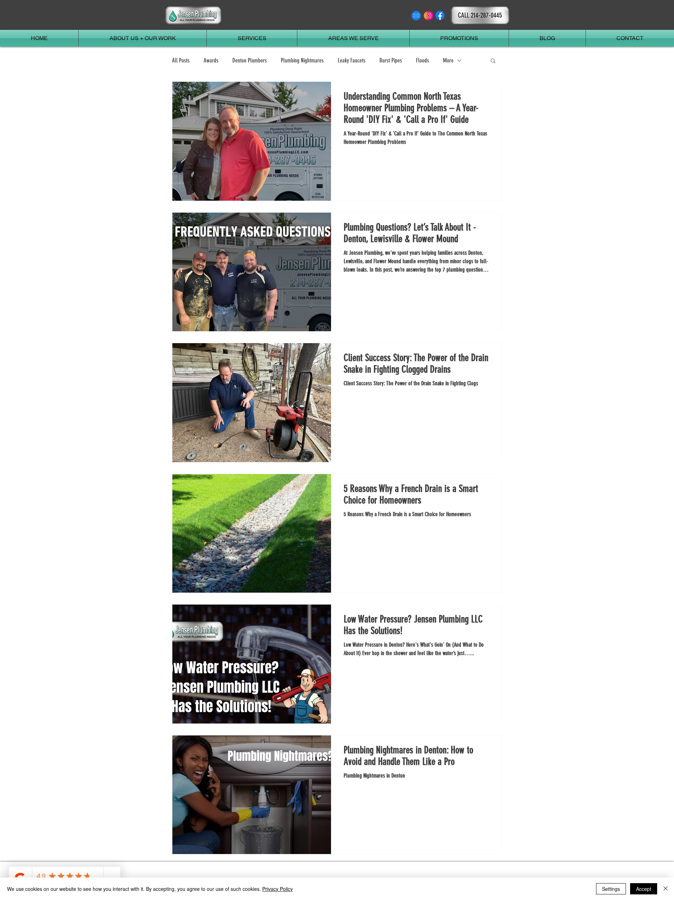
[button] (493, 61)
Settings (611, 888)
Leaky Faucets (351, 60)
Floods (422, 60)
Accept (643, 888)
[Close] (665, 888)
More (448, 60)
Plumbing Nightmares (302, 60)
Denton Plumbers (249, 60)
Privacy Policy (277, 888)
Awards (211, 60)
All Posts (181, 60)
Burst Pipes (390, 60)
